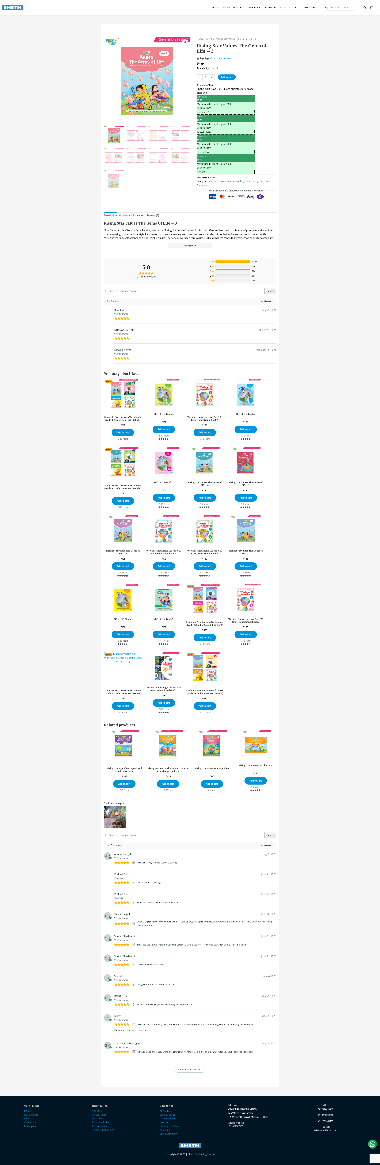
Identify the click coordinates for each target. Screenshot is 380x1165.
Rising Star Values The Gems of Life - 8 (155, 984)
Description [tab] (110, 215)
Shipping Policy (100, 1122)
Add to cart (227, 77)
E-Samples (30, 1126)
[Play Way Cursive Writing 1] (134, 882)
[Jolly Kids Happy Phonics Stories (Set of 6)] (134, 862)
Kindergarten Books (170, 1126)
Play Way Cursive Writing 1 (149, 882)
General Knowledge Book (239, 181)
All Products (166, 1110)
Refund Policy (99, 1126)
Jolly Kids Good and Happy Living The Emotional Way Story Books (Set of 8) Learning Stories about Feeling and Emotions (195, 1024)
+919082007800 (235, 1126)
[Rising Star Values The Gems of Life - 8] (134, 984)
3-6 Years (213, 181)
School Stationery (169, 1133)
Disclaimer (98, 1118)
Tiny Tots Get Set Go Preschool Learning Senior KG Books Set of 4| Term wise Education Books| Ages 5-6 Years (191, 944)
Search (270, 291)
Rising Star (210, 38)
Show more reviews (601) (190, 1069)
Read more (190, 245)
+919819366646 (325, 1108)
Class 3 (222, 181)
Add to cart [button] (123, 432)
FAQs (27, 1118)
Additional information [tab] (131, 215)
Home (200, 38)
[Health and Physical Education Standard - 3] (134, 902)
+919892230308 (325, 1114)
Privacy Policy (99, 1114)
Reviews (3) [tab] (153, 215)
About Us (97, 1111)
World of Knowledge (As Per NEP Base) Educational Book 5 (165, 1004)
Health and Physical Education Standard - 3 (157, 902)
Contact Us (30, 1122)
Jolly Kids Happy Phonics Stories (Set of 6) (157, 862)
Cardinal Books (167, 1114)
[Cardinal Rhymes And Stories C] (134, 964)
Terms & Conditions (103, 1130)
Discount (202, 96)
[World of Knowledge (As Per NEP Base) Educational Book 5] (134, 1004)
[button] (185, 42)
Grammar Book (167, 1118)
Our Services (31, 1114)
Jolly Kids (164, 1122)
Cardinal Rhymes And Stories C (151, 964)
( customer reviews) (221, 58)
